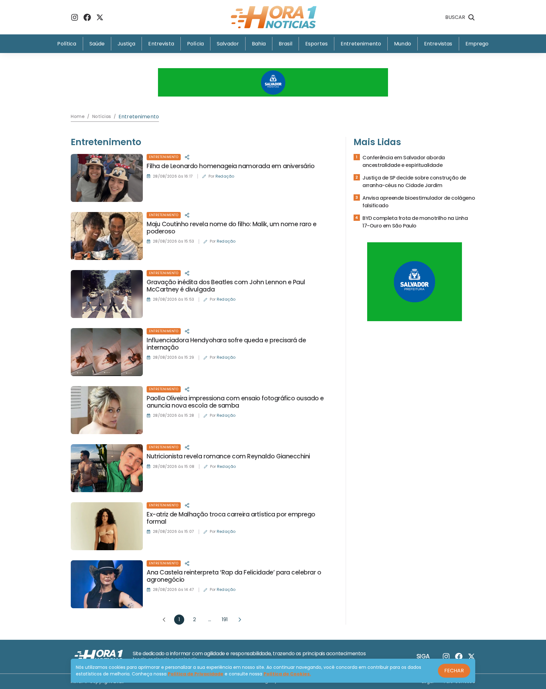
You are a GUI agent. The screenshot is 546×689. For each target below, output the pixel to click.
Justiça (126, 43)
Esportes (316, 43)
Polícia (195, 43)
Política (66, 43)
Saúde (97, 43)
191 (225, 619)
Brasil (285, 43)
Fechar (454, 670)
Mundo (402, 43)
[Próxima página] (240, 620)
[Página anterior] (164, 620)
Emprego (477, 43)
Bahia (259, 43)
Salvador (228, 43)
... (209, 619)
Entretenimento (361, 43)
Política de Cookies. (287, 674)
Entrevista (161, 43)
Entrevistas (438, 43)
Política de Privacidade (195, 674)
